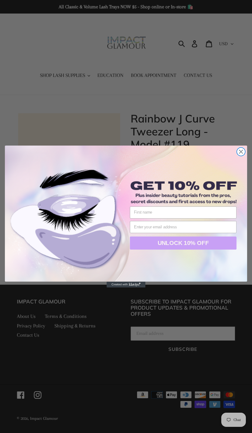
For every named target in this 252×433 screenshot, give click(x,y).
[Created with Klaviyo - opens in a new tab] (126, 284)
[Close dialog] (241, 151)
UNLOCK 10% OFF (183, 242)
